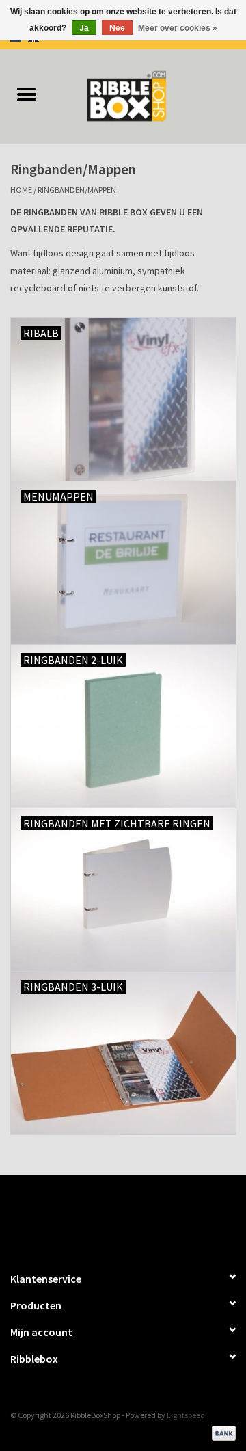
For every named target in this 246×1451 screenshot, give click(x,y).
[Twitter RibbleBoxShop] (135, 1217)
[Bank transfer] (221, 1432)
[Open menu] (26, 93)
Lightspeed (186, 1415)
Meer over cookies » (177, 28)
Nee (117, 28)
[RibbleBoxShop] (149, 95)
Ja (84, 28)
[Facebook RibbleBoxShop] (111, 1217)
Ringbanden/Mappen (77, 190)
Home (21, 190)
